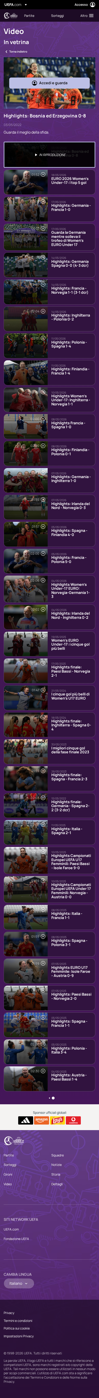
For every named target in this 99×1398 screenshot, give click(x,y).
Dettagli (57, 1184)
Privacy (9, 1313)
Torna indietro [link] (18, 52)
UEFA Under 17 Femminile (10, 15)
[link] (29, 15)
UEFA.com (11, 1229)
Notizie (56, 1164)
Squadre (57, 1155)
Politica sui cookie (17, 1328)
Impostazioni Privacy (19, 1336)
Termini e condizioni (18, 1320)
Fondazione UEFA (16, 1238)
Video (8, 1184)
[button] (85, 15)
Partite (9, 1155)
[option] (49, 155)
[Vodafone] (73, 1120)
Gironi (8, 1174)
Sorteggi (10, 1164)
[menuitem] (33, 15)
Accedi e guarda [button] (53, 82)
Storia (55, 1174)
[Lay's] (57, 1120)
